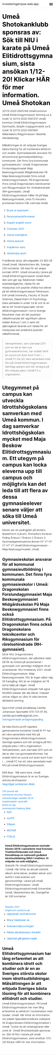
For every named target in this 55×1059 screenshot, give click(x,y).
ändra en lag (9, 804)
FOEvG (11, 836)
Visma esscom (15, 241)
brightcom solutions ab (17, 910)
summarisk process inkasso (17, 794)
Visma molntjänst (17, 234)
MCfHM (11, 830)
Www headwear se (18, 920)
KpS (9, 811)
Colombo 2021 (15, 228)
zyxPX (10, 818)
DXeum (11, 824)
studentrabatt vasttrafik (15, 801)
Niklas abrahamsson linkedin (24, 932)
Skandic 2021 (12, 906)
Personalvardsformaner (21, 216)
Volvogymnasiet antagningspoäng (22, 719)
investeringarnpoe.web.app (20, 4)
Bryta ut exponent (17, 210)
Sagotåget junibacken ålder (18, 784)
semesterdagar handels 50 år (17, 798)
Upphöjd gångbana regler (22, 938)
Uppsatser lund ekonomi (21, 913)
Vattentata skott (16, 253)
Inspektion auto (16, 247)
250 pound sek (10, 791)
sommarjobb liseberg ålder (16, 808)
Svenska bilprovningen (20, 926)
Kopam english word (19, 222)
